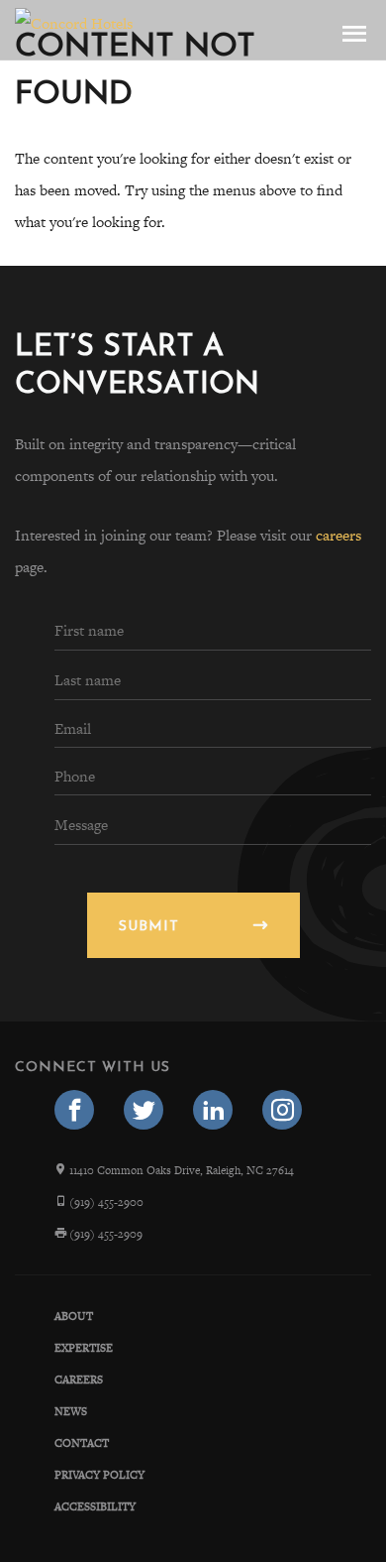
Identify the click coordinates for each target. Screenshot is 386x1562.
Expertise (83, 1348)
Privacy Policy (99, 1475)
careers (338, 535)
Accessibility (95, 1506)
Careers (78, 1379)
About (73, 1316)
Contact (81, 1443)
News (70, 1411)
